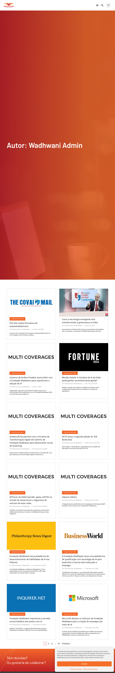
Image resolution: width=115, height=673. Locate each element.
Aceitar (84, 664)
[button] (102, 5)
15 (59, 643)
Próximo (66, 643)
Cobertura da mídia (17, 319)
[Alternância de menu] (97, 5)
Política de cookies (76, 669)
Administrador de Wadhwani (21, 329)
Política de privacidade (90, 669)
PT (108, 5)
